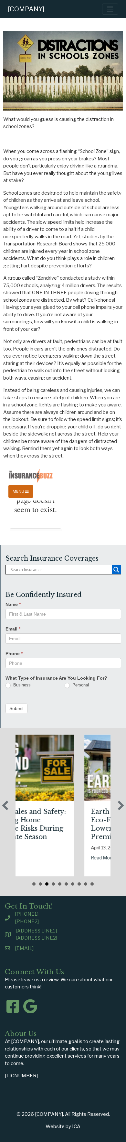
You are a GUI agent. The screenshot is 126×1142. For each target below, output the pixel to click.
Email (12, 628)
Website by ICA (63, 1126)
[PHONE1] (26, 914)
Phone (14, 653)
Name (13, 604)
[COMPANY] (26, 9)
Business (21, 685)
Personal (80, 685)
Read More (70, 857)
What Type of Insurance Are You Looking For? (56, 678)
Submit (16, 708)
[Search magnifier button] (116, 569)
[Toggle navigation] (110, 9)
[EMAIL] (24, 948)
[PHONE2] (27, 921)
